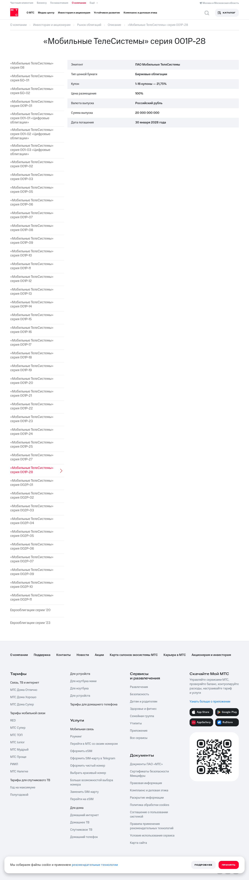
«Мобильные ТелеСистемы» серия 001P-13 (31, 292)
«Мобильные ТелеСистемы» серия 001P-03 (31, 177)
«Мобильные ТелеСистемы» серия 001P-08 (31, 228)
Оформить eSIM (81, 751)
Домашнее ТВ (79, 822)
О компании (79, 3)
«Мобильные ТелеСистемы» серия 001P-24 (31, 432)
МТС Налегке (19, 771)
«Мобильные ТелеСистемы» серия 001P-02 (31, 164)
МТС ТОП (16, 735)
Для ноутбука (79, 688)
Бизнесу (42, 3)
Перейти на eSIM (82, 799)
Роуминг (76, 736)
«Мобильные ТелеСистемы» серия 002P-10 (31, 585)
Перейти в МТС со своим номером (94, 744)
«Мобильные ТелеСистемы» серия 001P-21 (31, 394)
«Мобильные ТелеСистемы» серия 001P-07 (31, 215)
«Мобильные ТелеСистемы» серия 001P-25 (31, 445)
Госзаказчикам (59, 3)
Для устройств (80, 674)
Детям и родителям (143, 701)
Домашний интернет (84, 815)
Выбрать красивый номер (88, 773)
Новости (83, 655)
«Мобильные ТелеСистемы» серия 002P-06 (31, 546)
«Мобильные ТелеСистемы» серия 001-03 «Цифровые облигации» (31, 150)
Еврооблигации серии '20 (30, 610)
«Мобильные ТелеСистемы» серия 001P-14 (31, 304)
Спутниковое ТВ (81, 830)
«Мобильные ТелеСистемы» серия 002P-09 (31, 572)
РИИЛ (14, 764)
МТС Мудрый (19, 749)
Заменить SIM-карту (84, 792)
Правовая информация (146, 783)
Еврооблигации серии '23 (30, 623)
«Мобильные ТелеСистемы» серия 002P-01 (31, 483)
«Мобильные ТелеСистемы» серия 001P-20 (31, 381)
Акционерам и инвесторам (211, 655)
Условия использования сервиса (152, 835)
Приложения (138, 731)
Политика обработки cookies (149, 805)
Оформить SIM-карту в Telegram (92, 758)
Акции (99, 655)
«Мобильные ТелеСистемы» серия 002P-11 (31, 597)
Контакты (63, 655)
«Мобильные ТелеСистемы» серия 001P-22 (31, 406)
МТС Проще (18, 757)
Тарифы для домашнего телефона (93, 704)
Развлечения (139, 687)
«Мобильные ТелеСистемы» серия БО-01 (31, 78)
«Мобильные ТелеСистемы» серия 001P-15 (31, 317)
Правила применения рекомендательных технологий (151, 826)
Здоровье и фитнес (143, 709)
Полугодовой (19, 795)
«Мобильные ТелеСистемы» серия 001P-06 (31, 202)
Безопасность (139, 694)
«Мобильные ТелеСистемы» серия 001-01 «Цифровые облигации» (31, 118)
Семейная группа (142, 716)
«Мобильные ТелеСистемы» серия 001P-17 (31, 343)
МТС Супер (18, 728)
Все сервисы (138, 738)
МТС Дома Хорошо (23, 697)
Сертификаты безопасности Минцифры (149, 773)
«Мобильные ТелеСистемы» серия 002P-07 (31, 559)
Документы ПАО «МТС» (146, 764)
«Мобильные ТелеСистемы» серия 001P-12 (31, 279)
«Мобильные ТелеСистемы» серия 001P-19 (31, 368)
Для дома (76, 808)
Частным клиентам (21, 3)
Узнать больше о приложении (210, 701)
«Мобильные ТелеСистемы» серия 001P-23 (31, 419)
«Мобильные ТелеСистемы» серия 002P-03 (31, 508)
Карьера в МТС (175, 655)
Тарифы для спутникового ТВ (30, 780)
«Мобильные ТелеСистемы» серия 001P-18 (31, 355)
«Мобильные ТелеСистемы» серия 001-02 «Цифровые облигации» (31, 134)
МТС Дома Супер (22, 704)
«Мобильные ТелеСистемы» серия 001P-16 (31, 330)
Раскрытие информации (147, 798)
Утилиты (136, 723)
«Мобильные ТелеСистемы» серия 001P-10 (31, 253)
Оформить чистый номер (87, 765)
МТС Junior (17, 742)
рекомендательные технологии (95, 865)
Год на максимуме (22, 787)
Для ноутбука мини (83, 681)
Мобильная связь (82, 729)
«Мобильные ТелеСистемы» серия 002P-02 (31, 496)
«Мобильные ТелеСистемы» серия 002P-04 (31, 521)
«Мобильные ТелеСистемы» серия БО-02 (31, 91)
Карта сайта (138, 843)
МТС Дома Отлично (23, 690)
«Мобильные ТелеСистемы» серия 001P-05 (31, 190)
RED (13, 720)
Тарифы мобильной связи (27, 713)
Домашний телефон (84, 837)
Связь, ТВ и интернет (24, 682)
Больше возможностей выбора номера (91, 782)
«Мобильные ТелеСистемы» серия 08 (31, 66)
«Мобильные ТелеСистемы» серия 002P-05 (31, 534)
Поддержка (42, 655)
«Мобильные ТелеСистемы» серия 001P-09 (31, 241)
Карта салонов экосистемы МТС (134, 655)
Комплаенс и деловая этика (149, 790)
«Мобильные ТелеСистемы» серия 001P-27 (31, 457)
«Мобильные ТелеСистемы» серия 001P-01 (31, 104)
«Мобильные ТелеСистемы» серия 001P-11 (31, 266)
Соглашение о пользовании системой (149, 814)
